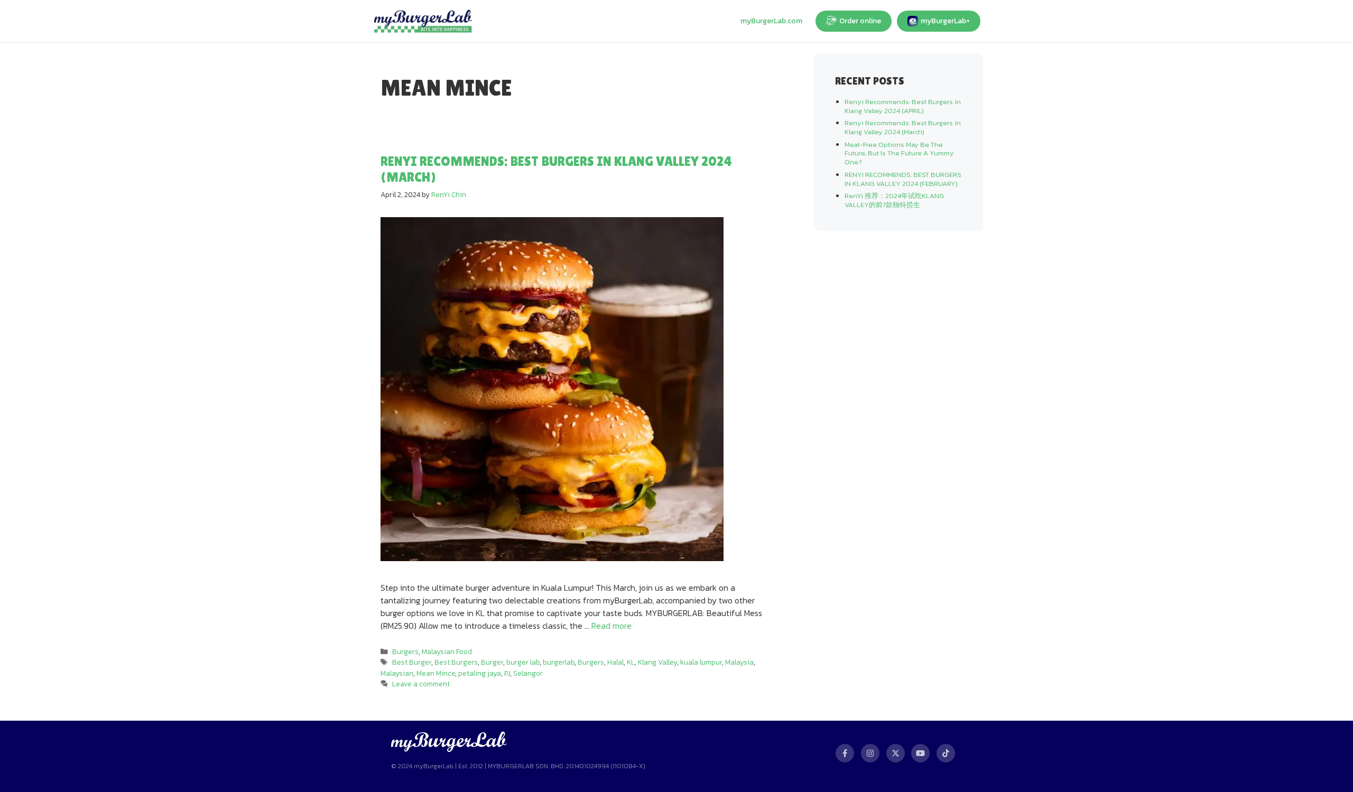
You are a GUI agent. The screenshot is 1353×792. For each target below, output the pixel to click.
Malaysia (739, 662)
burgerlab (558, 662)
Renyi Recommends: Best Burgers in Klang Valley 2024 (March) (903, 127)
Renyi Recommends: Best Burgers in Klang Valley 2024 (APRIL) (903, 106)
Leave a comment (421, 683)
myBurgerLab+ (945, 20)
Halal (615, 662)
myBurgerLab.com (771, 20)
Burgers (405, 651)
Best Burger (411, 662)
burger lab (523, 662)
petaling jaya (479, 673)
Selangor (528, 673)
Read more (611, 625)
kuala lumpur (701, 662)
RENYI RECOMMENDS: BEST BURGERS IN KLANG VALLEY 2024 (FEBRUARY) (903, 179)
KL (631, 662)
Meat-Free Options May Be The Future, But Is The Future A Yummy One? (899, 153)
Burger (492, 662)
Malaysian (397, 673)
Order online (860, 20)
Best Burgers (456, 662)
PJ (507, 673)
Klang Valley (657, 662)
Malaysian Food (447, 651)
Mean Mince (435, 673)
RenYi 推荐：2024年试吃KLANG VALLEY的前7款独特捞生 (894, 200)
